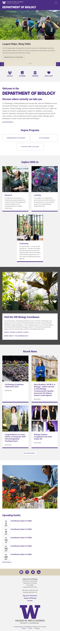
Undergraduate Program (16, 138)
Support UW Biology (30, 598)
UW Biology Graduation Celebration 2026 (14, 385)
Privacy (24, 628)
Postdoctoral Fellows (30, 146)
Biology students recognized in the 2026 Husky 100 (43, 436)
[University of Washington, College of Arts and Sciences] (12, 2)
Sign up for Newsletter (30, 595)
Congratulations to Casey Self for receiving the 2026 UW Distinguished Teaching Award (15, 437)
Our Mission (7, 122)
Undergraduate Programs (13, 57)
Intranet (30, 600)
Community (23, 243)
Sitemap (37, 628)
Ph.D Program (44, 138)
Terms (30, 628)
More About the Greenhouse (16, 336)
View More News (29, 453)
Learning (37, 195)
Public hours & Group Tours (16, 332)
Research (8, 195)
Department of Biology (19, 7)
